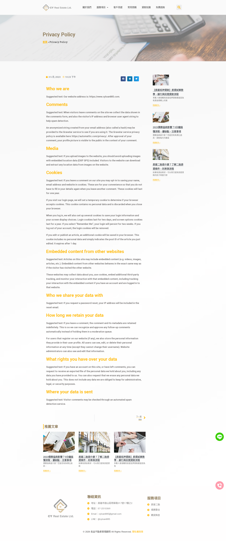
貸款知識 (146, 7)
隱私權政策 (137, 532)
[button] (179, 7)
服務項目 (101, 7)
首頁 (45, 42)
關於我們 (87, 7)
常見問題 (132, 7)
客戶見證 (118, 7)
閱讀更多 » (47, 471)
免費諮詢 (160, 7)
